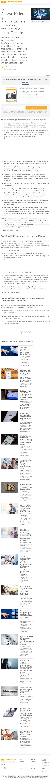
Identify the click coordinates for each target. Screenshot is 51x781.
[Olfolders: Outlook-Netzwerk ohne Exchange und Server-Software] (9, 350)
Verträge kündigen (21, 769)
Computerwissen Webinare (45, 766)
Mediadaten (33, 761)
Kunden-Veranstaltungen (45, 769)
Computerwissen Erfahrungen (45, 763)
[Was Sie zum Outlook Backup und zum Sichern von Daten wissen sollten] (9, 416)
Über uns (32, 765)
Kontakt (21, 759)
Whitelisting (33, 759)
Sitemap (32, 763)
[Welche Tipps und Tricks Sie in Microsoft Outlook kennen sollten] (9, 487)
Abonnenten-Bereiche (44, 772)
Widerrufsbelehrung (23, 766)
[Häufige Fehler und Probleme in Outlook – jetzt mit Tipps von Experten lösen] (9, 508)
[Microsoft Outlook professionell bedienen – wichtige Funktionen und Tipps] (9, 463)
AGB (20, 765)
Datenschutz (22, 763)
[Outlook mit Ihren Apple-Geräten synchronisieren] (9, 734)
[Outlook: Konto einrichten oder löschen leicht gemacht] (9, 373)
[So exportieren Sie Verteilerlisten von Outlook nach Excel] (9, 691)
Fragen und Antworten (44, 760)
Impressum (22, 761)
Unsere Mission (34, 768)
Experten (32, 766)
